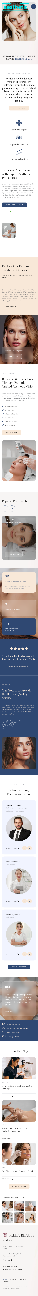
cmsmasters (23, 1286)
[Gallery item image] (7, 1206)
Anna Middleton (13, 862)
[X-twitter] (24, 848)
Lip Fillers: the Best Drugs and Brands (18, 1172)
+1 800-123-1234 (11, 1266)
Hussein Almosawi (13, 806)
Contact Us (13, 356)
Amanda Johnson (13, 915)
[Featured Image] (19, 828)
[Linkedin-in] (29, 848)
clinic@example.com (13, 1269)
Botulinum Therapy (13, 523)
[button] (33, 6)
